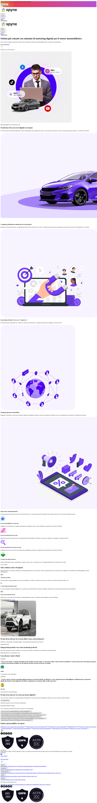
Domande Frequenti (20, 779)
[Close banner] (2, 6)
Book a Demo (4, 20)
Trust (47, 784)
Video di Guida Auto (18, 776)
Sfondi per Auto (4, 776)
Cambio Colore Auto (56, 773)
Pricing (2, 19)
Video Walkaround (24, 766)
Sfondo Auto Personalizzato (45, 773)
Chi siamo (3, 779)
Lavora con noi (13, 779)
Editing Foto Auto (13, 773)
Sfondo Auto (10, 776)
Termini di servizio (15, 784)
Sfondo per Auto (4, 769)
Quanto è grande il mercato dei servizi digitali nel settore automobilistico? (16, 720)
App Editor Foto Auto (22, 773)
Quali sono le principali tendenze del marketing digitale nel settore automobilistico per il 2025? (20, 716)
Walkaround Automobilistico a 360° (25, 769)
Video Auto (25, 776)
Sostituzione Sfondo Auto (33, 773)
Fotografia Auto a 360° (15, 766)
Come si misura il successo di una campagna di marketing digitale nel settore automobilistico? (20, 713)
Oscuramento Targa (5, 773)
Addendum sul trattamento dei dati (26, 784)
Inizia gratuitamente (5, 44)
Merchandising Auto (5, 766)
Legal (49, 784)
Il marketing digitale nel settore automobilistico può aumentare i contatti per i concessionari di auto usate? (23, 715)
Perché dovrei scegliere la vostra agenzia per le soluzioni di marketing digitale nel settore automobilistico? (23, 718)
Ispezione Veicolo (32, 766)
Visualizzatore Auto (12, 769)
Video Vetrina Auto (32, 776)
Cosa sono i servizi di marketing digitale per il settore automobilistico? (15, 711)
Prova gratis (12, 599)
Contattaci (7, 779)
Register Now (4, 4)
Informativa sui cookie (6, 784)
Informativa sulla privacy (40, 784)
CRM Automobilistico (41, 766)
